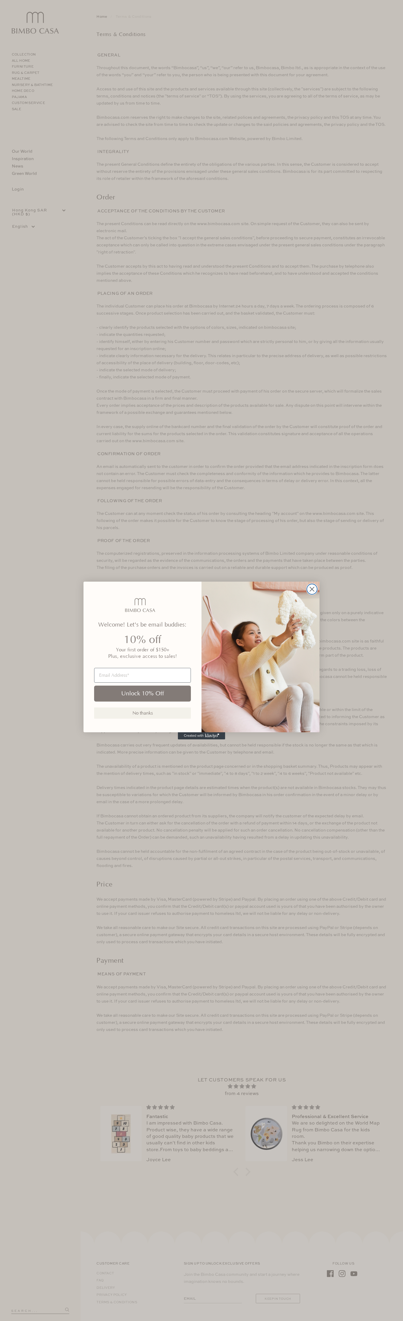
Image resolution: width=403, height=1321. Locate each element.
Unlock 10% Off (142, 693)
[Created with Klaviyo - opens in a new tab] (201, 735)
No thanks (142, 713)
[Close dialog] (312, 589)
